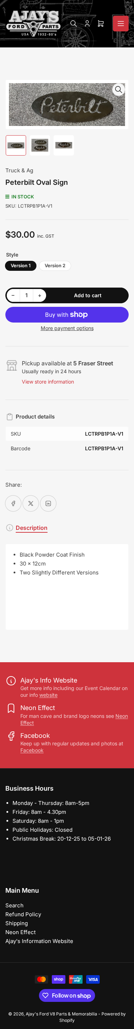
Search (14, 905)
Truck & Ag (19, 170)
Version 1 (21, 265)
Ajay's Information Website (39, 941)
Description (32, 527)
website (48, 695)
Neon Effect (20, 932)
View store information (48, 382)
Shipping (16, 923)
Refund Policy (23, 914)
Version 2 (55, 265)
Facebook (32, 750)
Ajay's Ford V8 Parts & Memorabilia (61, 1014)
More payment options (67, 328)
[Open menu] (121, 23)
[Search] (73, 23)
